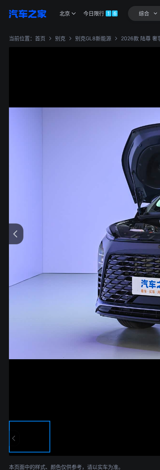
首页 (40, 38)
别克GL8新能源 (93, 38)
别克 (60, 38)
